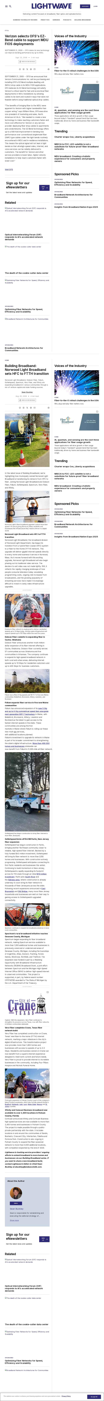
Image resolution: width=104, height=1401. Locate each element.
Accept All (94, 1397)
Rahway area (14, 880)
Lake (21, 1100)
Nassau (39, 1100)
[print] (49, 69)
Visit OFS (9, 169)
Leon (25, 1100)
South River (30, 877)
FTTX (7, 30)
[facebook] (20, 69)
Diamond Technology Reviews (25, 20)
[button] (6, 6)
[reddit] (31, 69)
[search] (10, 6)
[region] (52, 1397)
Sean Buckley (27, 392)
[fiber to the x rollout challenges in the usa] (76, 53)
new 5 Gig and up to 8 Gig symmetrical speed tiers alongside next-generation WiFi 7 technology (26, 711)
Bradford (8, 1100)
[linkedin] (24, 69)
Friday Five (45, 20)
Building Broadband (83, 20)
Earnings (56, 20)
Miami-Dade (32, 1100)
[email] (35, 69)
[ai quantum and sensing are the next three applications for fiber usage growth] (76, 92)
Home (56, 68)
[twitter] (27, 69)
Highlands (15, 1100)
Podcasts (67, 20)
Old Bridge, (23, 891)
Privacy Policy (66, 1396)
